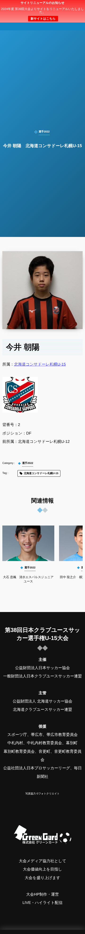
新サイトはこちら (42, 18)
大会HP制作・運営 (42, 894)
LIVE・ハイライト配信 (42, 903)
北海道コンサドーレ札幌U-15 (40, 364)
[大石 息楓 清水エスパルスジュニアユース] (28, 543)
